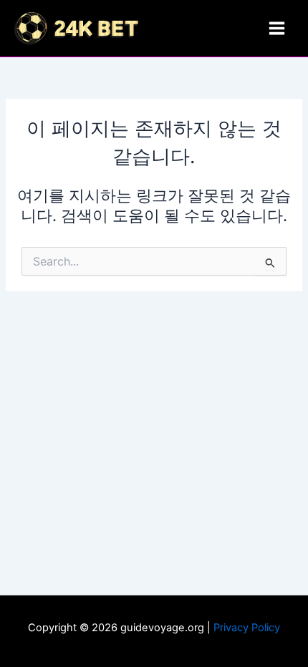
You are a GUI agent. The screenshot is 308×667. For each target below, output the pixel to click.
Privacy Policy (246, 627)
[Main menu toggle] (277, 28)
